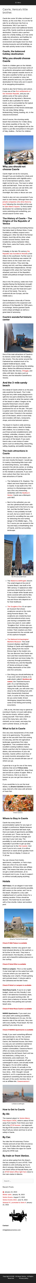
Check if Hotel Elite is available (14, 964)
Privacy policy (23, 1278)
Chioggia (25, 371)
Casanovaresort (23, 1081)
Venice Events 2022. (10, 1200)
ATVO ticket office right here (16, 1172)
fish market (23, 846)
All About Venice (20, 1276)
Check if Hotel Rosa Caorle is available (17, 1009)
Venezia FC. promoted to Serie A (14, 1202)
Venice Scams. (8, 1197)
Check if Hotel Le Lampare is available (17, 985)
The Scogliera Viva (14, 606)
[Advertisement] (18, 1252)
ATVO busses (15, 1125)
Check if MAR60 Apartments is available (18, 1030)
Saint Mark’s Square (12, 206)
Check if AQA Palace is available (15, 943)
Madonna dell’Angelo (18, 581)
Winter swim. (7, 1194)
